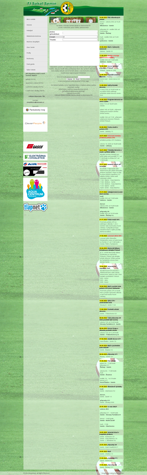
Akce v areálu (31, 19)
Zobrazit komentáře (73, 93)
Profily (29, 53)
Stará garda (30, 64)
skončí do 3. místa (32, 83)
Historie (29, 25)
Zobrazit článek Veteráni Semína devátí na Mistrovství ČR (73, 95)
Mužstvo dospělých (33, 42)
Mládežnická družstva (34, 36)
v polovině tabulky (32, 87)
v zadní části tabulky (32, 91)
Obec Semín (30, 47)
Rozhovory (30, 58)
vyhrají (28, 79)
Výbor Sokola (31, 70)
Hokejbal (29, 30)
